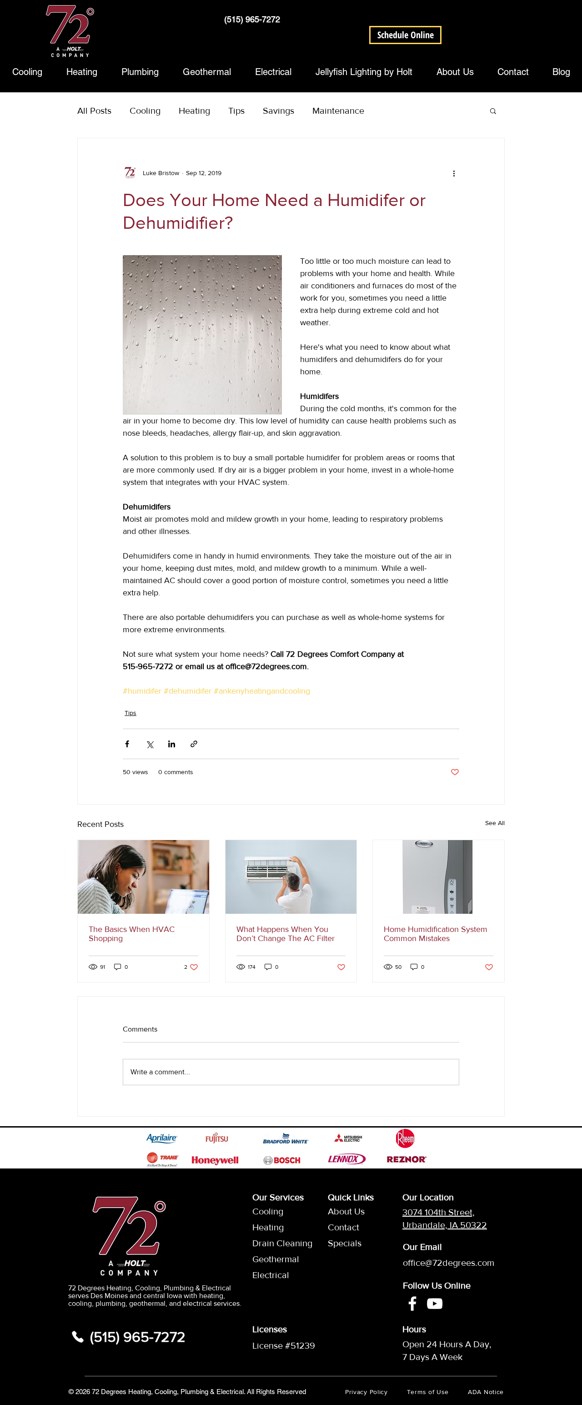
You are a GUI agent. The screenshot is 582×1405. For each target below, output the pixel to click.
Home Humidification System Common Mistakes (435, 934)
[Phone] (78, 1337)
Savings (278, 111)
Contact (343, 1227)
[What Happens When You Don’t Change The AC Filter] (291, 877)
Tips (236, 111)
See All (495, 822)
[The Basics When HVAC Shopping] (143, 877)
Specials (344, 1243)
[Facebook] (412, 1303)
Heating (194, 111)
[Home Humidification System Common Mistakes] (438, 877)
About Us (346, 1211)
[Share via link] (194, 744)
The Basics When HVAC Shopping (132, 934)
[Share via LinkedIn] (171, 744)
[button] (405, 35)
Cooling (145, 111)
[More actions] (453, 172)
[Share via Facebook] (127, 744)
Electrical (270, 1275)
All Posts (94, 111)
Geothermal (274, 1259)
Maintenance (338, 111)
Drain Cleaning (274, 1243)
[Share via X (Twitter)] (149, 744)
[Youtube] (434, 1303)
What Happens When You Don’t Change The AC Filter (285, 934)
